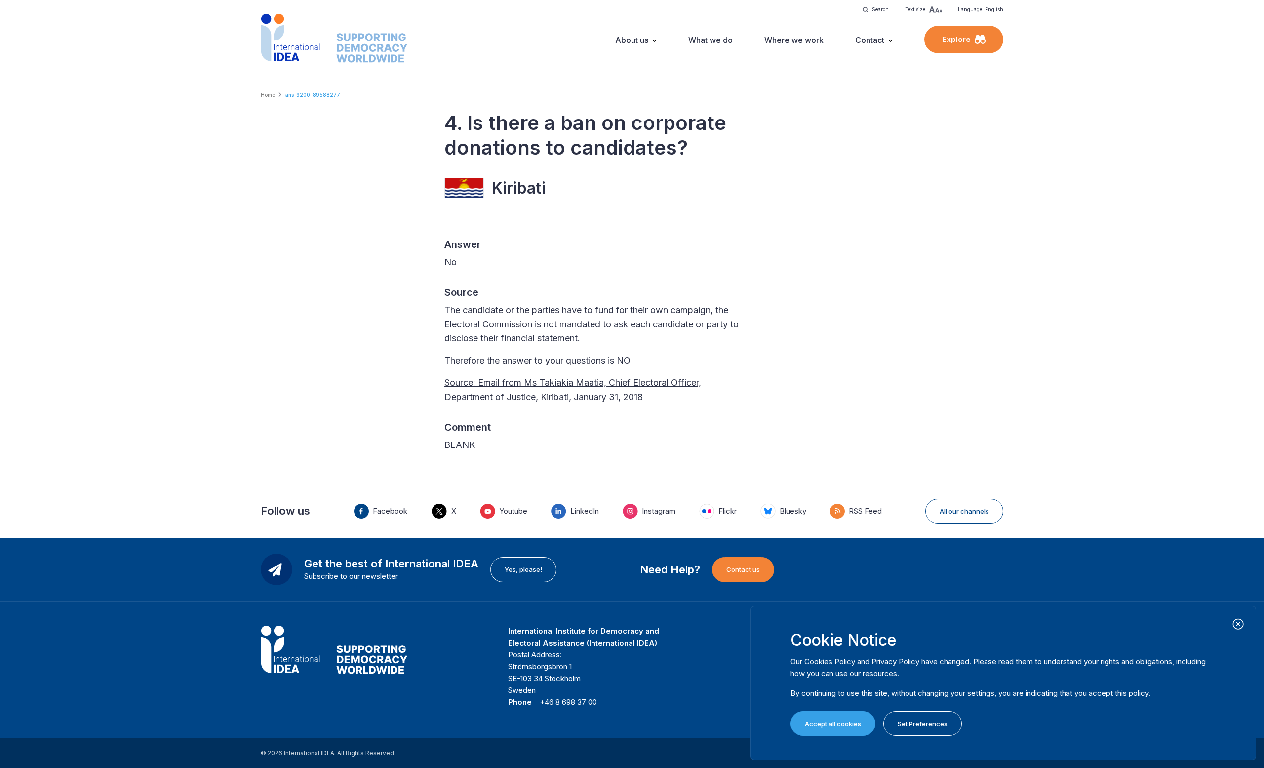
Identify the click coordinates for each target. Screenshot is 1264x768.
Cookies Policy (829, 661)
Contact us (743, 569)
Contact (869, 40)
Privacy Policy (895, 661)
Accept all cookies (833, 724)
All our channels (964, 511)
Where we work (794, 40)
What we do (710, 40)
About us (631, 40)
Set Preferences (923, 724)
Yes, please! (523, 569)
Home (268, 95)
